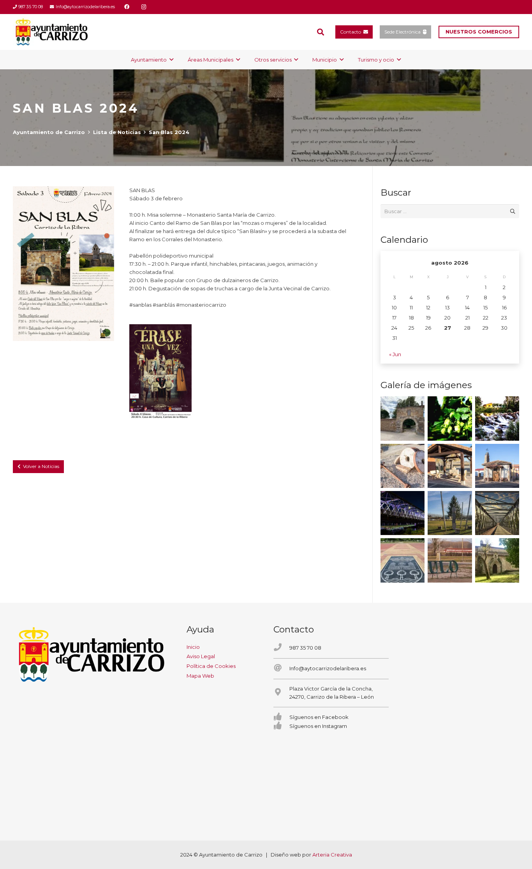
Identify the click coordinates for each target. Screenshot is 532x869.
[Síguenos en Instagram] (281, 726)
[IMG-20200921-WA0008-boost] (450, 418)
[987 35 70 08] (281, 647)
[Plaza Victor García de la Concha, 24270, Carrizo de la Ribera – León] (281, 692)
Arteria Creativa (332, 854)
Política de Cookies (211, 666)
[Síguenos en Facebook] (281, 717)
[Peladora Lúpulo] (450, 560)
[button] (320, 32)
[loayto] (52, 32)
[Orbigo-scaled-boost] (497, 418)
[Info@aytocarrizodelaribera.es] (281, 668)
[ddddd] (160, 371)
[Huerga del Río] (450, 466)
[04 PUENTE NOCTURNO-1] (403, 513)
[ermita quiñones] (497, 466)
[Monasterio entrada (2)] (497, 560)
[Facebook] (127, 7)
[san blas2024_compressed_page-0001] (63, 263)
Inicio (193, 647)
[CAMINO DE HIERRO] (497, 513)
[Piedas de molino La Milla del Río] (403, 466)
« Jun (395, 354)
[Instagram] (144, 7)
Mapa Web (200, 676)
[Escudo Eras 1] (403, 560)
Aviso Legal (201, 656)
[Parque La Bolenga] (450, 513)
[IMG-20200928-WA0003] (403, 418)
